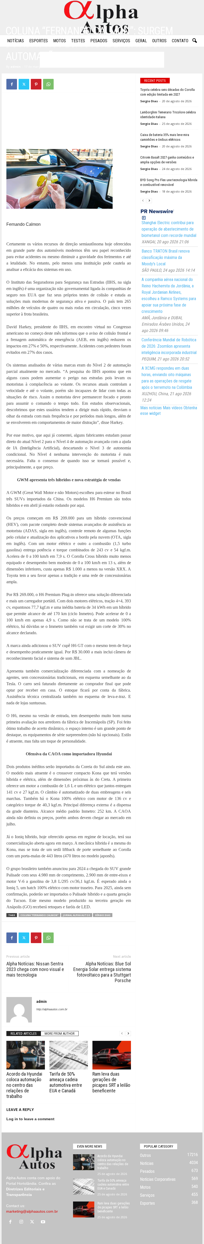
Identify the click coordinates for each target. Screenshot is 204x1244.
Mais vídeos (172, 407)
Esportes (38, 40)
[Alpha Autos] (102, 17)
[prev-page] (122, 1033)
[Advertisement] (69, 110)
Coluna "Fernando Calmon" (39, 915)
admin (15, 67)
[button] (194, 41)
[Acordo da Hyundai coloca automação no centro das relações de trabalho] (25, 1055)
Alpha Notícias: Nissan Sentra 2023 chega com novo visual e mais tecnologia (35, 969)
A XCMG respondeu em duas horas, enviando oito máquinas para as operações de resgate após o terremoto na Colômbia (167, 378)
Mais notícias (151, 407)
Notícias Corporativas (158, 1179)
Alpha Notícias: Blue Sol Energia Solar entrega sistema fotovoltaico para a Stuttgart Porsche (102, 972)
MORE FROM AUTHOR (60, 1034)
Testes (78, 40)
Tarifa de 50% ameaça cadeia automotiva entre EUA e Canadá (65, 1082)
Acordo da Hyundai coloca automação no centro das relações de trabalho (24, 1085)
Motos (59, 40)
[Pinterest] (36, 84)
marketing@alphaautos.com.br (32, 1211)
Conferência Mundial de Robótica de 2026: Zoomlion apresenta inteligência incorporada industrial (169, 346)
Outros (159, 40)
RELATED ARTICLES (24, 1034)
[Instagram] (22, 1222)
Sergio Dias (149, 101)
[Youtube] (44, 1222)
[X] (24, 84)
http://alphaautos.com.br (51, 1009)
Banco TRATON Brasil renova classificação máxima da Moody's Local (166, 257)
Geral (141, 40)
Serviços (121, 40)
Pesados (98, 40)
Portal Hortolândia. (21, 1183)
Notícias (15, 40)
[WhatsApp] (48, 84)
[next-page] (128, 1033)
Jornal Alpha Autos (76, 915)
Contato (180, 40)
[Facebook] (11, 84)
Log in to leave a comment (30, 1119)
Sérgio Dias (102, 915)
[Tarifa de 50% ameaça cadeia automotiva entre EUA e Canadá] (68, 1055)
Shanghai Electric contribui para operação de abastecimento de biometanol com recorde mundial (169, 229)
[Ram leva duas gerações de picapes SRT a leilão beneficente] (111, 1055)
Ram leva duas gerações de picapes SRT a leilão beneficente (111, 1082)
